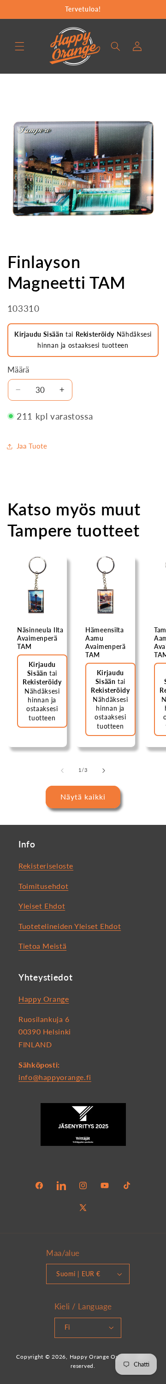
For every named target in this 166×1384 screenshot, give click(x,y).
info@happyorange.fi (54, 1077)
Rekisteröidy (95, 334)
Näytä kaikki (83, 796)
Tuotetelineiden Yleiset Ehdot (69, 926)
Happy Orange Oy (94, 1357)
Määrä (18, 369)
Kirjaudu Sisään (38, 334)
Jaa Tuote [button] (32, 446)
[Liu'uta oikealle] (104, 770)
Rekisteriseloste (45, 865)
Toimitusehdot (43, 886)
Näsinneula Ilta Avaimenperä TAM (40, 637)
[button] (19, 46)
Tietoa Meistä (42, 945)
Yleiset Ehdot (41, 905)
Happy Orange (43, 998)
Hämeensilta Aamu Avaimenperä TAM (105, 642)
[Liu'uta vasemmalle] (62, 770)
